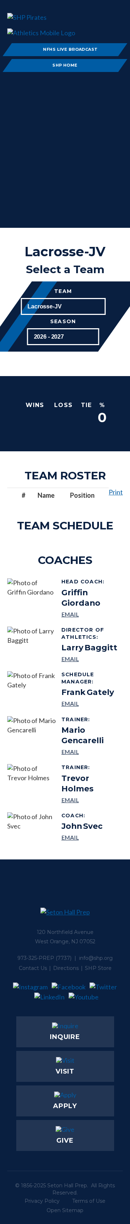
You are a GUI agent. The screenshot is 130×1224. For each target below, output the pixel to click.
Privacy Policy (42, 1201)
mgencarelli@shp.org (89, 752)
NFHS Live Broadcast (70, 49)
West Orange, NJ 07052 (65, 941)
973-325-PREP (35, 958)
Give (65, 1140)
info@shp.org (96, 958)
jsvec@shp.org (82, 837)
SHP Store (98, 968)
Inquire (65, 1037)
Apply (65, 1106)
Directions (66, 968)
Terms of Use (88, 1201)
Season (63, 322)
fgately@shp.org (89, 703)
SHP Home (65, 65)
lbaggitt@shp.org (89, 659)
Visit (65, 1071)
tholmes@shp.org (89, 800)
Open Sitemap (65, 1210)
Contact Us (33, 968)
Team (63, 291)
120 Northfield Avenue (65, 932)
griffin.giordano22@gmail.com (89, 614)
